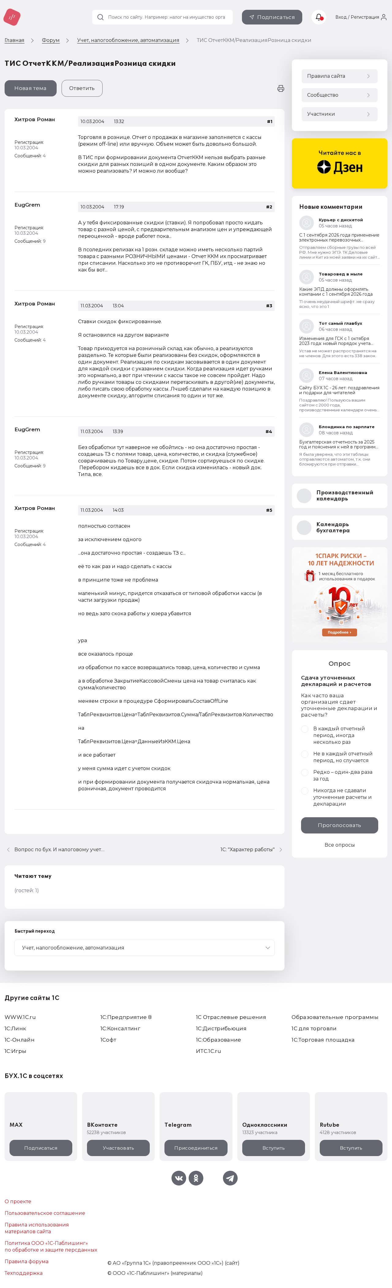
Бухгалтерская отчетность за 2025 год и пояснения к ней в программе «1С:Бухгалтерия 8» (338, 447)
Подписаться (276, 17)
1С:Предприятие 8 (126, 1017)
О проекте (18, 1201)
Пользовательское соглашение (45, 1213)
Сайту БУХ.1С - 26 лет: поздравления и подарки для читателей (339, 390)
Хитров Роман (34, 119)
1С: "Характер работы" (248, 849)
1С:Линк (15, 1028)
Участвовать (118, 1148)
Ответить (82, 88)
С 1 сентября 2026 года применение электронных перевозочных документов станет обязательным (339, 240)
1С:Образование (218, 1040)
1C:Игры (15, 1051)
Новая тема (30, 88)
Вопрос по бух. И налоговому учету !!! (60, 849)
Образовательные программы (335, 1017)
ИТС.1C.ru (208, 1051)
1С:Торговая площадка (323, 1040)
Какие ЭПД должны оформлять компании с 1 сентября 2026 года (336, 291)
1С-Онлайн (20, 1040)
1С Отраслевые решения (231, 1017)
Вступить (273, 1148)
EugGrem (27, 205)
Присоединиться (195, 1148)
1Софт (108, 1040)
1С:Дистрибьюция (221, 1028)
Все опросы (340, 845)
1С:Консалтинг (120, 1028)
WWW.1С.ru (20, 1017)
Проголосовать (339, 825)
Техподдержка (24, 1273)
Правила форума (26, 1261)
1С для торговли (314, 1028)
